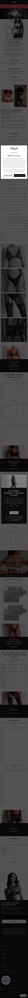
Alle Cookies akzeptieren (20, 175)
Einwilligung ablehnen (13, 152)
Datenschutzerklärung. (20, 171)
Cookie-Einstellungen (8, 175)
